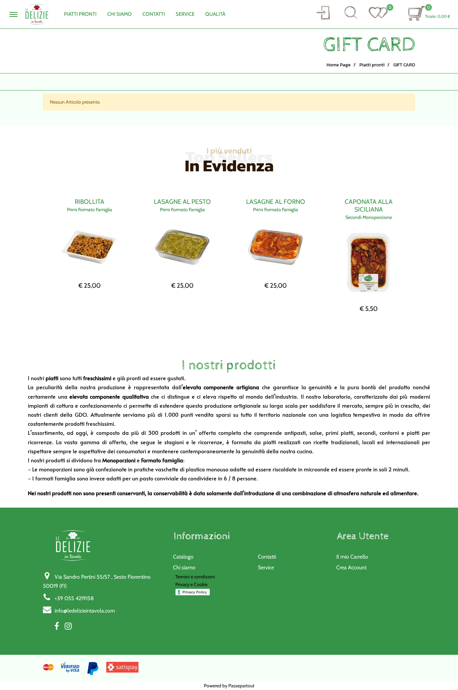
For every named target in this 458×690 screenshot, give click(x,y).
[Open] (378, 12)
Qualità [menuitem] (215, 14)
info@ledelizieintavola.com (85, 611)
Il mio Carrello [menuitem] (352, 557)
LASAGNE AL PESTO (182, 202)
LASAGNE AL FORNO (275, 202)
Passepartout (241, 686)
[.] (13, 14)
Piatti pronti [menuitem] (80, 14)
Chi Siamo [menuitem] (119, 14)
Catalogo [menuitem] (183, 557)
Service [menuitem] (185, 14)
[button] (323, 12)
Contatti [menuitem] (153, 14)
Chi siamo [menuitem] (184, 567)
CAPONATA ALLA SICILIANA (369, 205)
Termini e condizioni (195, 577)
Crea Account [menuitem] (351, 567)
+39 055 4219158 (74, 598)
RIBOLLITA (89, 202)
